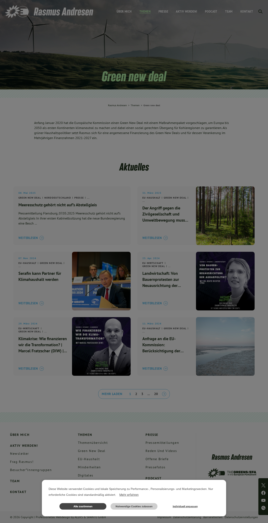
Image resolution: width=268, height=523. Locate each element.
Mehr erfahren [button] (129, 494)
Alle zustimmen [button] (82, 506)
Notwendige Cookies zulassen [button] (134, 506)
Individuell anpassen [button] (185, 506)
